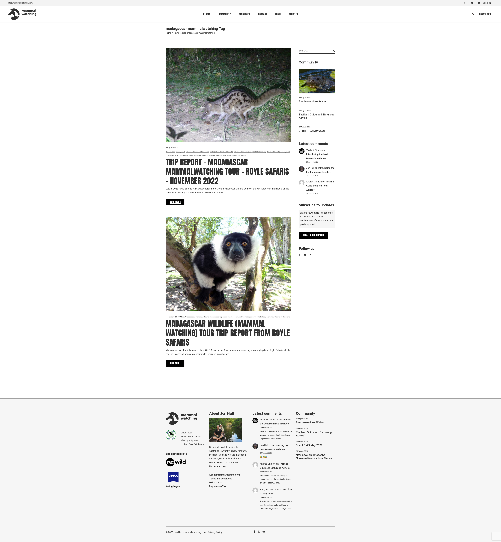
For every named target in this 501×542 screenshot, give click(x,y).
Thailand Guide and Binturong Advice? (317, 116)
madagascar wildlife (236, 317)
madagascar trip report (243, 151)
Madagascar (180, 151)
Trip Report (242, 155)
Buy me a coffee (217, 486)
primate (192, 155)
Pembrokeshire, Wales (313, 102)
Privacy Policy (215, 532)
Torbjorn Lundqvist (269, 489)
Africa (182, 317)
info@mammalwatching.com (20, 2)
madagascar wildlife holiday (255, 317)
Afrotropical (170, 151)
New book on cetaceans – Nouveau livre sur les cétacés (314, 456)
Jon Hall (310, 168)
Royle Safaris (232, 155)
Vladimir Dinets (314, 150)
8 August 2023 (171, 147)
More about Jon (217, 466)
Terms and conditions (220, 478)
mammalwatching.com (194, 532)
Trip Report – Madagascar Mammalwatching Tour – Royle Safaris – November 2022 (227, 171)
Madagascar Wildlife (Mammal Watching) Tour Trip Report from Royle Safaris (228, 333)
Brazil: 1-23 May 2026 (312, 131)
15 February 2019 (172, 317)
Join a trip (487, 2)
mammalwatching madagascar (278, 151)
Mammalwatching (259, 151)
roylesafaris (285, 317)
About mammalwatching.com (224, 474)
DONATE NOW (485, 14)
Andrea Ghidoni (314, 181)
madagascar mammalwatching (221, 151)
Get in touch (215, 482)
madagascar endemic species (197, 151)
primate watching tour (217, 155)
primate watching (201, 155)
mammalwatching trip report (177, 155)
